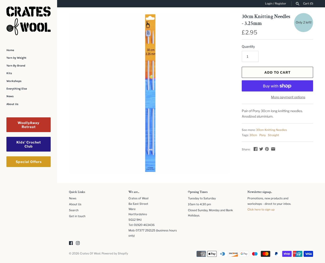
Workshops (13, 81)
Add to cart (277, 72)
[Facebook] (71, 243)
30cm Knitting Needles (271, 130)
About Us (12, 104)
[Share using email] (273, 149)
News (10, 96)
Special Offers (29, 162)
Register (280, 3)
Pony (262, 135)
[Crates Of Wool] (28, 20)
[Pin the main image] (267, 149)
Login (268, 3)
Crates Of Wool (90, 253)
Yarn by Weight (16, 57)
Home (10, 50)
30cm (253, 135)
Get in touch (77, 216)
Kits (9, 73)
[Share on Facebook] (255, 149)
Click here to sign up (261, 209)
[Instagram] (78, 243)
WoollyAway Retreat (28, 125)
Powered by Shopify (115, 253)
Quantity (248, 46)
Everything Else (16, 88)
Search (74, 210)
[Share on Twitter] (261, 149)
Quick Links (77, 192)
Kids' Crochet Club (28, 144)
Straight (273, 135)
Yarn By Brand (15, 65)
